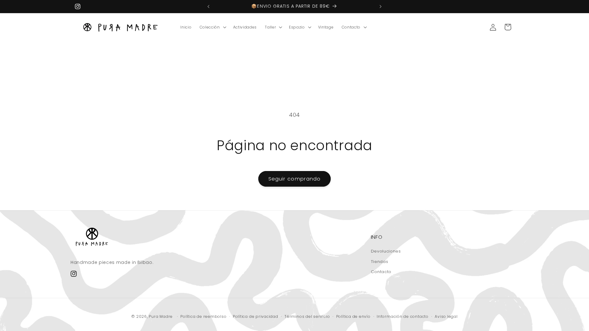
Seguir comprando (294, 178)
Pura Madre (161, 316)
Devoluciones (386, 251)
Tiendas (379, 261)
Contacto (381, 272)
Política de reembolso (203, 316)
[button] (212, 27)
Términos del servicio (307, 316)
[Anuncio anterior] (208, 6)
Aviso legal (446, 316)
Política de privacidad (255, 316)
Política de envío (353, 316)
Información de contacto (403, 316)
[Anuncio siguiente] (380, 6)
